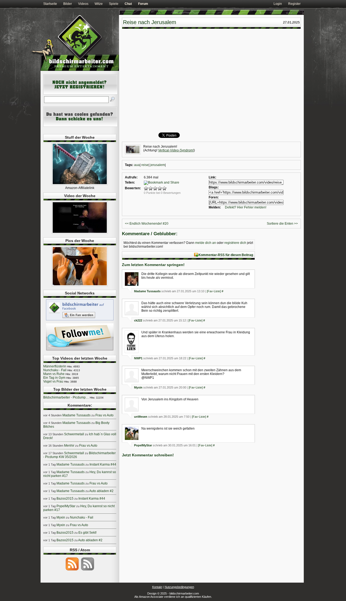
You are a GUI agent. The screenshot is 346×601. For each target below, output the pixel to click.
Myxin (138, 387)
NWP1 (138, 358)
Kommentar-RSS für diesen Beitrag (225, 255)
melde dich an (205, 243)
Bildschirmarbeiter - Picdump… (66, 397)
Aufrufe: (131, 177)
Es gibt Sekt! (87, 532)
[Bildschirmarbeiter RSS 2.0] (72, 570)
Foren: (214, 197)
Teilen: (130, 182)
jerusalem (157, 165)
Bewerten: (133, 188)
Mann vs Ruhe (54, 374)
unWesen (140, 416)
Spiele (113, 4)
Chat (128, 4)
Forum (143, 4)
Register (294, 4)
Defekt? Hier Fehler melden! (245, 207)
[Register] (80, 93)
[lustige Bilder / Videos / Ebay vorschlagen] (80, 126)
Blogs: (214, 187)
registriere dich (235, 243)
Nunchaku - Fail (54, 370)
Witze (99, 4)
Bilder (67, 4)
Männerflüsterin (54, 366)
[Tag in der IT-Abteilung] (80, 233)
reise (145, 165)
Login (278, 4)
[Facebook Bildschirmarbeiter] (79, 320)
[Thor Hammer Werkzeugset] (80, 184)
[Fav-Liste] (214, 291)
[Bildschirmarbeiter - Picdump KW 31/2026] (80, 285)
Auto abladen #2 (101, 491)
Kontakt (157, 587)
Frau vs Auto (104, 415)
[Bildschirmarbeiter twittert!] (79, 350)
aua (137, 165)
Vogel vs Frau (53, 381)
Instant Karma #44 (102, 464)
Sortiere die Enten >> (282, 223)
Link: (212, 177)
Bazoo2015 (65, 498)
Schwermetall (74, 434)
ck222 (138, 320)
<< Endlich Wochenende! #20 (146, 223)
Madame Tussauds (147, 291)
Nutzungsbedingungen (179, 587)
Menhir (69, 445)
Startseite (50, 4)
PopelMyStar (143, 445)
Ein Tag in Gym (54, 378)
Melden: (215, 207)
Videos (83, 4)
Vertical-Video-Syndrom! (176, 150)
